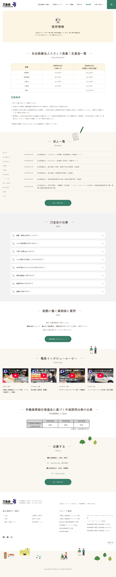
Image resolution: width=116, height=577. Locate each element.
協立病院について (37, 522)
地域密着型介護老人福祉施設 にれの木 (98, 524)
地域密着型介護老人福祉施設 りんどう (98, 530)
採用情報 (82, 504)
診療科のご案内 (37, 515)
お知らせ (74, 504)
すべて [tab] (5, 153)
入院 (6, 519)
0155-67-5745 (60, 473)
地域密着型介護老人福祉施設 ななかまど (99, 527)
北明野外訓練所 (64, 531)
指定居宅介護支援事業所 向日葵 (68, 522)
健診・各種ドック (10, 522)
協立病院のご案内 (11, 510)
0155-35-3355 (55, 463)
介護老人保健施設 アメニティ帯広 (69, 515)
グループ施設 (65, 510)
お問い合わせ (91, 504)
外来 (6, 515)
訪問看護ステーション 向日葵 (68, 525)
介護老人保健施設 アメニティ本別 (69, 519)
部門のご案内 (36, 519)
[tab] (12, 157)
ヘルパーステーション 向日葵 (96, 521)
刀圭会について (64, 504)
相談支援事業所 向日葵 (66, 528)
